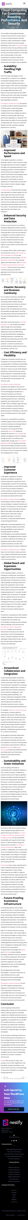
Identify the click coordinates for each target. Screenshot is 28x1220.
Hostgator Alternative (14, 1172)
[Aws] (11, 1140)
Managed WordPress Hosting (14, 1149)
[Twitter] (16, 1140)
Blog (14, 1197)
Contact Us (14, 1202)
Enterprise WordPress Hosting (14, 1156)
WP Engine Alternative (14, 1181)
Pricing (14, 1195)
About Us (14, 1190)
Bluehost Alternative (14, 1167)
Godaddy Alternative (14, 1170)
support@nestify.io (14, 1137)
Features (14, 1192)
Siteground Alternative (14, 1177)
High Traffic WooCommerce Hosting (14, 1154)
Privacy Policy (21, 1215)
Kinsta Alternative (14, 1179)
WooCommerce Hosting (14, 1151)
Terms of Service (10, 1215)
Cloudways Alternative (14, 1174)
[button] (24, 3)
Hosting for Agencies (14, 1158)
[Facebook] (14, 1140)
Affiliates (14, 1199)
